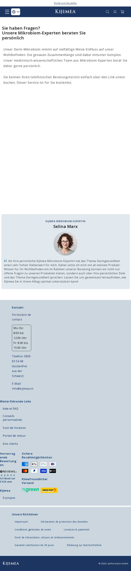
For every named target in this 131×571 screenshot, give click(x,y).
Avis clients (10, 444)
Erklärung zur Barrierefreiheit (84, 545)
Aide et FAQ (10, 408)
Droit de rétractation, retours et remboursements (44, 537)
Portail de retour (14, 436)
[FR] (15, 11)
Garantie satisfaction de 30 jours (34, 545)
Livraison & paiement (76, 529)
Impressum (21, 521)
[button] (7, 12)
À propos (9, 498)
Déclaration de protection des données (64, 521)
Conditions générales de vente (33, 529)
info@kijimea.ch (22, 388)
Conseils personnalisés (12, 418)
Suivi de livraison (14, 428)
